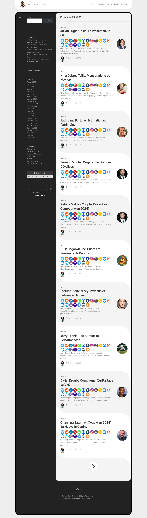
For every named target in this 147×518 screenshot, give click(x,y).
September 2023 (33, 130)
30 (37, 192)
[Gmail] (109, 41)
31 (40, 192)
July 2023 (30, 135)
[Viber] (71, 45)
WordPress (76, 499)
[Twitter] (62, 41)
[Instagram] (92, 41)
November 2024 (33, 104)
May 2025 (30, 89)
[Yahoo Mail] (75, 45)
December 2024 (33, 101)
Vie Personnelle (32, 161)
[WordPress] (83, 45)
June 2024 (31, 109)
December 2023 (33, 123)
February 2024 (32, 118)
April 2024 (30, 113)
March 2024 (31, 116)
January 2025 (32, 99)
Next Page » (93, 466)
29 (33, 192)
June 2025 (31, 87)
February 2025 (32, 96)
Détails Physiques (33, 151)
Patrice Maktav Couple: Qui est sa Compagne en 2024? (83, 206)
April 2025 (30, 92)
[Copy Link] (100, 41)
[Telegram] (79, 45)
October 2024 (32, 106)
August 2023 (31, 133)
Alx (90, 499)
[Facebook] (83, 41)
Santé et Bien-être (33, 156)
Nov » (43, 195)
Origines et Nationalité (35, 154)
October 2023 (32, 128)
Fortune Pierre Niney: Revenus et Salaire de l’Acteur (82, 293)
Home (92, 4)
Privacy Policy (103, 4)
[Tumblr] (88, 41)
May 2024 (30, 111)
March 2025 (31, 94)
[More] (88, 45)
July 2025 (30, 84)
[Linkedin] (71, 41)
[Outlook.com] (62, 45)
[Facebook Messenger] (104, 41)
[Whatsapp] (79, 41)
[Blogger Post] (96, 41)
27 (51, 189)
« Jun (37, 195)
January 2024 (32, 121)
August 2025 (31, 82)
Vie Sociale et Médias (34, 163)
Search (29, 17)
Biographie (31, 149)
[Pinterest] (75, 41)
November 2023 (33, 125)
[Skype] (67, 45)
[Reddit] (67, 41)
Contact (115, 4)
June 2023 (31, 138)
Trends (124, 4)
